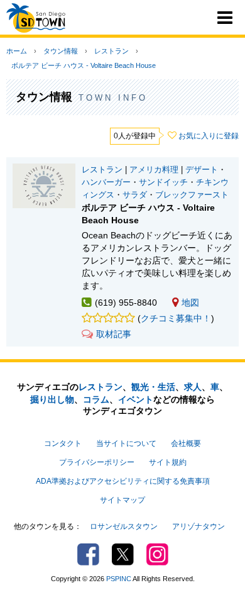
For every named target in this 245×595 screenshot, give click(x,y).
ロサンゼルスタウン (124, 526)
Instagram (157, 554)
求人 (193, 387)
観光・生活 (153, 387)
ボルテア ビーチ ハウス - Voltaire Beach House (83, 65)
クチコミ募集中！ (176, 318)
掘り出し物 (52, 399)
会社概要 (186, 443)
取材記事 (113, 334)
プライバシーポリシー (96, 462)
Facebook (88, 554)
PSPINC (118, 578)
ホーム (16, 51)
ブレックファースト (192, 195)
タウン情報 (60, 51)
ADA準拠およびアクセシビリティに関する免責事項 (123, 481)
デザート (201, 169)
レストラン (111, 51)
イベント (135, 399)
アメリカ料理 (153, 169)
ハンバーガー (106, 182)
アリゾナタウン (198, 526)
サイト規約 (168, 462)
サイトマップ (122, 500)
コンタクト (63, 443)
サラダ (134, 195)
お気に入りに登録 (208, 135)
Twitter (123, 554)
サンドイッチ (163, 182)
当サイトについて (126, 443)
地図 (190, 303)
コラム (96, 399)
